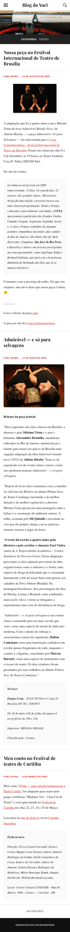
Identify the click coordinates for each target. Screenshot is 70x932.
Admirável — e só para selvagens (27, 342)
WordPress (46, 925)
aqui (35, 313)
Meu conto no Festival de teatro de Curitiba (30, 761)
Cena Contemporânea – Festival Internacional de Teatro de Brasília (32, 145)
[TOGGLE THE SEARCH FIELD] (64, 5)
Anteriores (35, 911)
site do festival (30, 818)
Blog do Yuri (35, 5)
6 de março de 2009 (34, 776)
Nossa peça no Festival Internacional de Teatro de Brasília (31, 58)
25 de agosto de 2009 (36, 76)
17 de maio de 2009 (34, 357)
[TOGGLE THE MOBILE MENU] (6, 5)
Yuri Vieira (11, 76)
